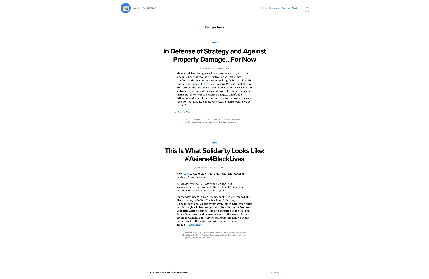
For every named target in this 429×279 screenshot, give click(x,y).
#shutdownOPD (221, 232)
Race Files (159, 272)
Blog (214, 43)
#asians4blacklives (192, 232)
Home (264, 8)
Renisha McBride (198, 238)
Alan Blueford (232, 232)
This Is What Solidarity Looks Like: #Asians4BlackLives (214, 154)
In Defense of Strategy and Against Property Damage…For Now (214, 55)
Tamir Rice (209, 238)
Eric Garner (197, 235)
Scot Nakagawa (208, 68)
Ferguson (205, 235)
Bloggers (273, 8)
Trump (215, 122)
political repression (233, 119)
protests (209, 122)
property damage (198, 122)
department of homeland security (197, 119)
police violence (238, 235)
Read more (183, 111)
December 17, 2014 (217, 168)
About (294, 8)
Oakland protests (216, 235)
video (186, 173)
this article (193, 84)
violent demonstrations (227, 122)
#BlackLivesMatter (207, 232)
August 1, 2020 (223, 68)
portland (188, 122)
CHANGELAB (182, 272)
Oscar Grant (227, 235)
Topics (284, 8)
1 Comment (232, 168)
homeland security (218, 119)
